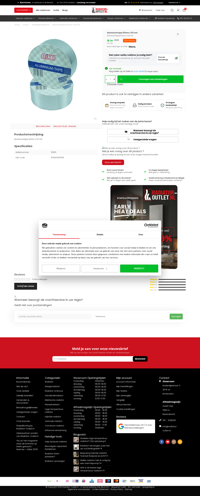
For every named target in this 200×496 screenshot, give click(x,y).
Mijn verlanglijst (123, 395)
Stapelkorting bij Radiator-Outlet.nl (25, 427)
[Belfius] (59, 481)
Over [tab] (141, 234)
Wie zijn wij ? (22, 386)
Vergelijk (120, 400)
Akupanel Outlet (118, 487)
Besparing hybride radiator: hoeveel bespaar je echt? (93, 454)
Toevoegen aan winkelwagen (152, 79)
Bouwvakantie (23, 381)
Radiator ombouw (54, 390)
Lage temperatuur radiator (54, 410)
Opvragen (176, 316)
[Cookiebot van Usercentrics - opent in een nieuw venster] (146, 226)
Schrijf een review (25, 286)
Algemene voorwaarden (79, 489)
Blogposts (79, 434)
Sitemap (128, 489)
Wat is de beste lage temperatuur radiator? (91, 469)
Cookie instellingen (125, 409)
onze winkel (139, 71)
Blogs (65, 10)
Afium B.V (105, 487)
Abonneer (140, 358)
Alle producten (123, 404)
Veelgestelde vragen (64, 126)
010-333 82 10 (186, 18)
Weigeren (60, 268)
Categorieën (22, 10)
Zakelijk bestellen (24, 395)
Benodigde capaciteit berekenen (56, 447)
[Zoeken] (172, 10)
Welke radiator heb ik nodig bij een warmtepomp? (95, 462)
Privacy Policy (117, 489)
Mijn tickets (121, 390)
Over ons (160, 10)
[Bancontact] (124, 481)
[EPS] (67, 481)
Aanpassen (98, 268)
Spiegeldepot (148, 487)
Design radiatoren (115, 18)
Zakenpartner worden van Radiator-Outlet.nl (27, 434)
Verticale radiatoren (68, 18)
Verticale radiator (53, 421)
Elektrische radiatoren (138, 18)
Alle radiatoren (43, 10)
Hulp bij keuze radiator (56, 441)
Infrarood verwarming (55, 430)
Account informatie (126, 381)
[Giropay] (75, 481)
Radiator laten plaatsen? (52, 455)
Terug (16, 24)
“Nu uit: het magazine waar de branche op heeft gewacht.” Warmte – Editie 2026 (27, 445)
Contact (20, 416)
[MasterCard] (116, 481)
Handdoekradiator (54, 395)
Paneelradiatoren (46, 18)
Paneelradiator (52, 404)
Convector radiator (54, 425)
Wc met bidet (134, 487)
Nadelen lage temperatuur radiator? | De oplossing (93, 440)
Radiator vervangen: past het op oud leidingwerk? (95, 447)
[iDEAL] (83, 481)
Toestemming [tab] (59, 234)
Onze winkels (22, 390)
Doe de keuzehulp (163, 58)
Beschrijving (43, 126)
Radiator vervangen (55, 461)
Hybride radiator (53, 416)
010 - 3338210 (169, 420)
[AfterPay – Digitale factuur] (51, 481)
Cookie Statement (100, 489)
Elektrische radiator (54, 400)
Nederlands (173, 2)
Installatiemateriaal (40, 24)
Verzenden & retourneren (22, 401)
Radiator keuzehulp (166, 18)
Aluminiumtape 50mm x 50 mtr (66, 24)
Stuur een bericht (113, 162)
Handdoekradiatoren (92, 18)
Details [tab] (100, 234)
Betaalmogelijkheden (27, 407)
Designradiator (52, 386)
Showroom (146, 10)
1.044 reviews (158, 2)
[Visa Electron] (149, 481)
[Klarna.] (100, 481)
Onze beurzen (23, 421)
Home (25, 24)
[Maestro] (108, 481)
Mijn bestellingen (124, 386)
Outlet (56, 10)
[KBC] (91, 481)
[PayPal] (132, 481)
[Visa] (140, 481)
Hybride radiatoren (24, 18)
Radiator (49, 381)
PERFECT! (139, 268)
